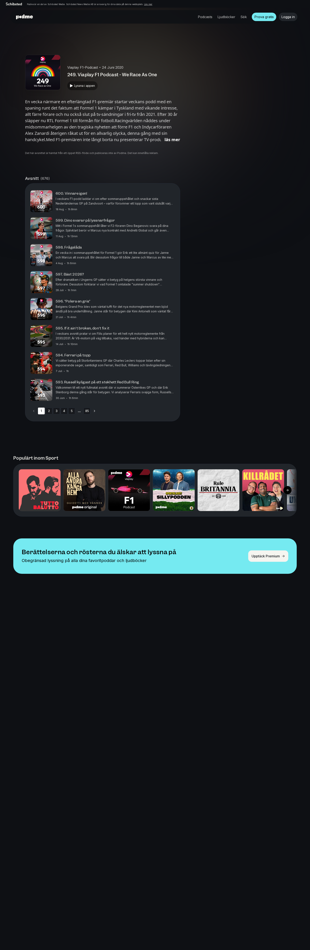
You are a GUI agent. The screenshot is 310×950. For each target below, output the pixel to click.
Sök (243, 17)
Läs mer (148, 4)
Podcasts (205, 17)
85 (87, 411)
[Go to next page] (94, 411)
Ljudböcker (226, 17)
